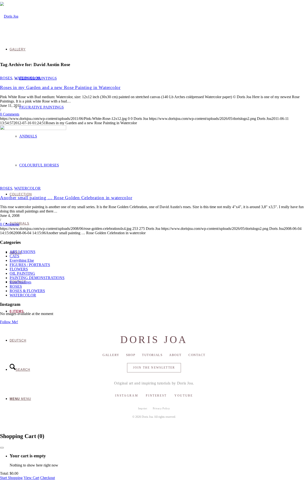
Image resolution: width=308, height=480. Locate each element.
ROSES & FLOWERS (27, 291)
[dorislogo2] (9, 16)
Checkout (47, 478)
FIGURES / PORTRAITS (30, 265)
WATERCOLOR (27, 78)
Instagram (126, 395)
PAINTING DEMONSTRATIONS (37, 278)
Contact (196, 355)
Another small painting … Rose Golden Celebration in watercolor (66, 197)
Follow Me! (9, 322)
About (175, 355)
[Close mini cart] (2, 447)
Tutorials (152, 355)
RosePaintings (20, 282)
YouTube (183, 395)
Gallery (111, 355)
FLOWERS (19, 269)
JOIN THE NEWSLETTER (154, 367)
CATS (14, 256)
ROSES (6, 78)
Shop (130, 355)
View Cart (31, 478)
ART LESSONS (22, 252)
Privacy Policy (161, 408)
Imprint (142, 408)
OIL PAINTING (22, 273)
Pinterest (156, 395)
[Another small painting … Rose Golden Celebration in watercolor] (33, 129)
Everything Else (22, 260)
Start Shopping (11, 478)
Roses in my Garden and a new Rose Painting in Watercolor (60, 87)
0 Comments (9, 114)
